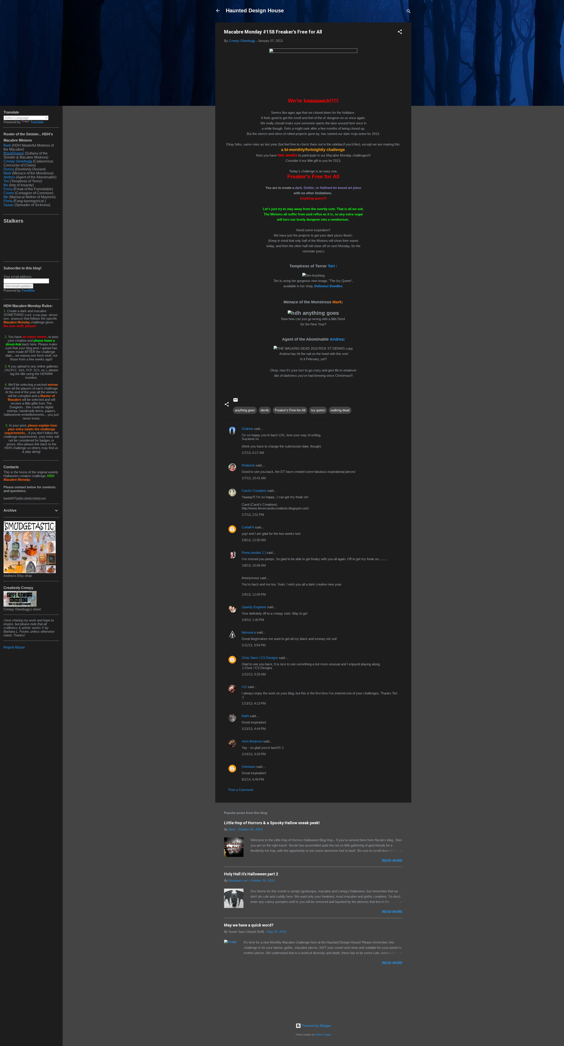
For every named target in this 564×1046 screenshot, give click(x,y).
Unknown (248, 766)
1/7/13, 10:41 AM (254, 478)
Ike (6, 185)
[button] (400, 32)
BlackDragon (14, 153)
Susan (9, 205)
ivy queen (318, 410)
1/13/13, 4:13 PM (254, 703)
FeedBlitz (28, 290)
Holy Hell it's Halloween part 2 (251, 874)
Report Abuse (14, 647)
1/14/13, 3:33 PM (254, 754)
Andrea (336, 339)
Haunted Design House (255, 10)
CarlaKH (248, 527)
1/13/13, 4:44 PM (254, 729)
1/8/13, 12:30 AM (254, 540)
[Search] (408, 12)
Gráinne (247, 429)
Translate (37, 122)
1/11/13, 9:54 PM (254, 645)
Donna (9, 169)
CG (244, 687)
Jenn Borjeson (252, 741)
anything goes (245, 410)
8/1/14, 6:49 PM (253, 779)
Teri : (332, 266)
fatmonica (249, 632)
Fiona (8, 189)
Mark (7, 173)
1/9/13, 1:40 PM (253, 620)
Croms (9, 193)
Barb (7, 145)
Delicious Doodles (328, 286)
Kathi (245, 716)
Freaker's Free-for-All (290, 410)
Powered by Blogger (316, 1025)
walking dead (340, 410)
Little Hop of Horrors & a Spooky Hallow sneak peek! (272, 822)
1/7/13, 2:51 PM (253, 514)
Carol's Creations (254, 490)
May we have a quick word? (248, 925)
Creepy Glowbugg (18, 161)
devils (265, 410)
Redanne (248, 465)
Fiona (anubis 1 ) (254, 552)
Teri (6, 181)
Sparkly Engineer (254, 607)
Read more (392, 860)
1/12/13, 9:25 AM (254, 674)
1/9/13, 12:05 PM (254, 594)
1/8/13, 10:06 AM (254, 565)
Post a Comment (240, 790)
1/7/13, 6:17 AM (253, 453)
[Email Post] (235, 401)
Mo (6, 197)
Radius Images (323, 1034)
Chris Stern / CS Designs (260, 658)
